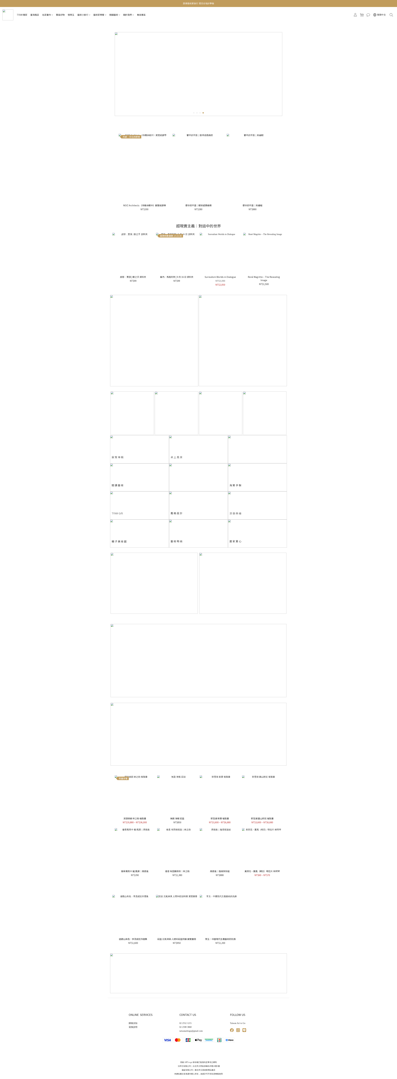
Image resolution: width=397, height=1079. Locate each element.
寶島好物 (60, 14)
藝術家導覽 (98, 14)
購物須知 (133, 1023)
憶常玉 (71, 14)
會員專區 (141, 14)
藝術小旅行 (82, 14)
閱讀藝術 (113, 14)
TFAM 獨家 (22, 14)
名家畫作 (46, 14)
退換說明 (133, 1027)
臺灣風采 (34, 14)
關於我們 (127, 14)
